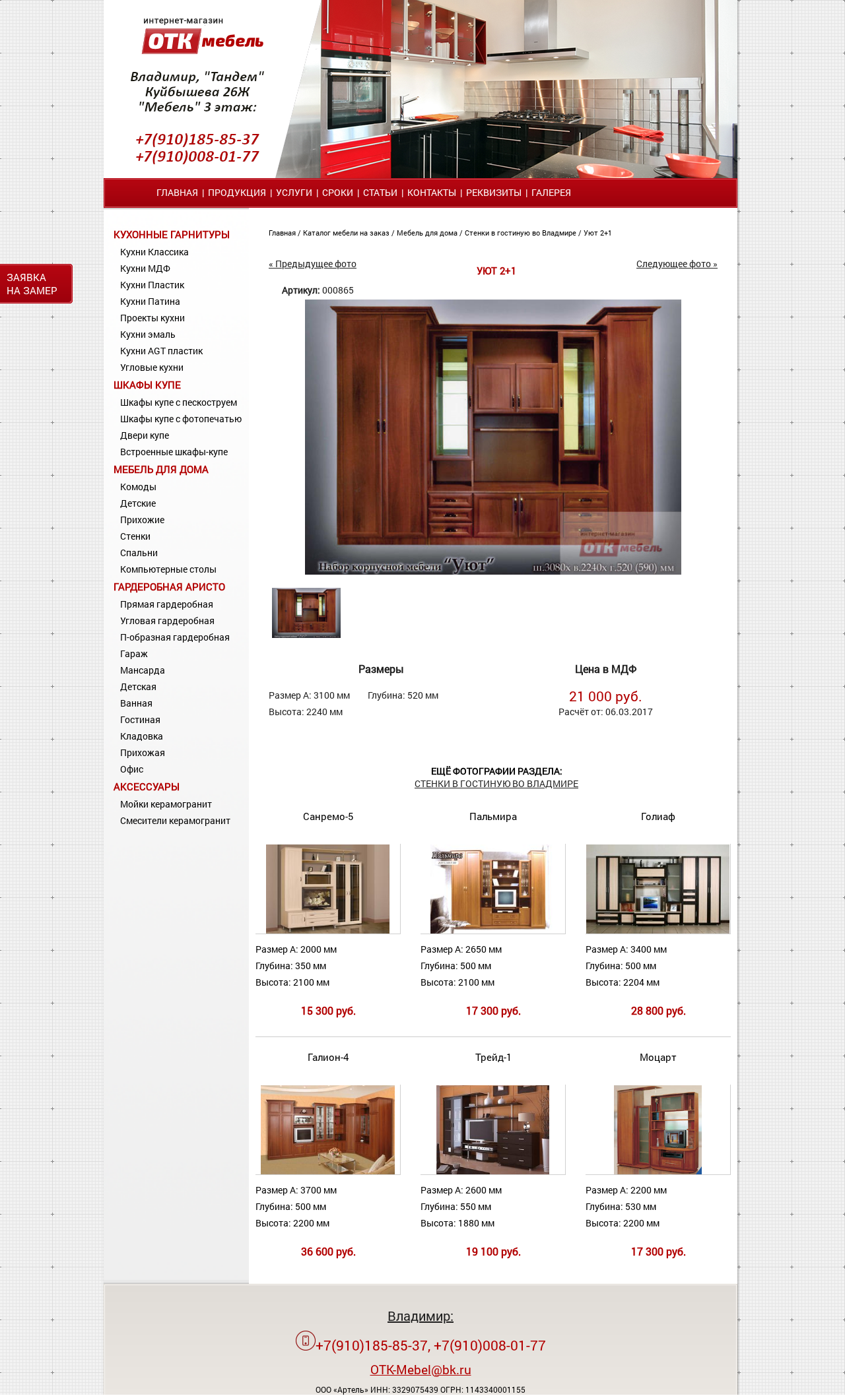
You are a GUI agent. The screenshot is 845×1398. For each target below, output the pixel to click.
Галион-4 (328, 1057)
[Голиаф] (657, 930)
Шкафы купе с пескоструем (178, 402)
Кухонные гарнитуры (172, 234)
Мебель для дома (161, 469)
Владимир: (421, 1315)
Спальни (139, 552)
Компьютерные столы (168, 569)
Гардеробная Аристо (169, 586)
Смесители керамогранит (175, 820)
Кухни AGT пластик (161, 350)
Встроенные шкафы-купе (174, 451)
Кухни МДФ (145, 268)
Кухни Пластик (152, 284)
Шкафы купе (147, 384)
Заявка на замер (32, 283)
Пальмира (493, 816)
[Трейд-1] (492, 1171)
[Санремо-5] (327, 930)
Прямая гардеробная (166, 604)
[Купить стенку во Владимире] (493, 571)
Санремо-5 (328, 816)
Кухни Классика (154, 251)
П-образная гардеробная (175, 637)
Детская (138, 686)
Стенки (135, 536)
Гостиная (140, 719)
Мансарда (142, 670)
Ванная (136, 703)
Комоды (138, 486)
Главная (177, 192)
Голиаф (658, 816)
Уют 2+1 (598, 233)
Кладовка (141, 736)
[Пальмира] (493, 930)
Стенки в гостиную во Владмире (521, 233)
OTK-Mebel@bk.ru (420, 1369)
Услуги (294, 192)
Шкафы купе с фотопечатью (181, 418)
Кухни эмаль (148, 334)
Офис (131, 769)
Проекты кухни (152, 317)
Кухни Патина (150, 301)
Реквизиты (494, 192)
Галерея (551, 192)
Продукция (237, 192)
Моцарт (658, 1057)
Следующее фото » (677, 263)
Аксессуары (147, 786)
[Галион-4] (327, 1171)
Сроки (337, 192)
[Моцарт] (658, 1171)
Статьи (380, 192)
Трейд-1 (493, 1057)
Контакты (431, 192)
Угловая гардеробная (167, 620)
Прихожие (142, 519)
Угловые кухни (152, 367)
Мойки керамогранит (166, 804)
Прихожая (142, 752)
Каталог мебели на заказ (347, 233)
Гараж (134, 653)
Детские (138, 503)
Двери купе (144, 435)
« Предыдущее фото (312, 263)
